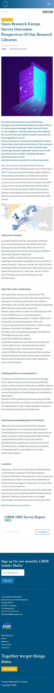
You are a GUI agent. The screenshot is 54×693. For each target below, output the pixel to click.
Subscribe (7, 580)
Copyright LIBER (9, 685)
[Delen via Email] (49, 12)
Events (3, 638)
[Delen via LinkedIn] (46, 12)
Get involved (6, 645)
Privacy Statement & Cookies (14, 681)
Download (42, 531)
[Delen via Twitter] (44, 12)
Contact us (5, 648)
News (6, 12)
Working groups (7, 635)
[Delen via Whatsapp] (51, 12)
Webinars (5, 641)
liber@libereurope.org (13, 614)
